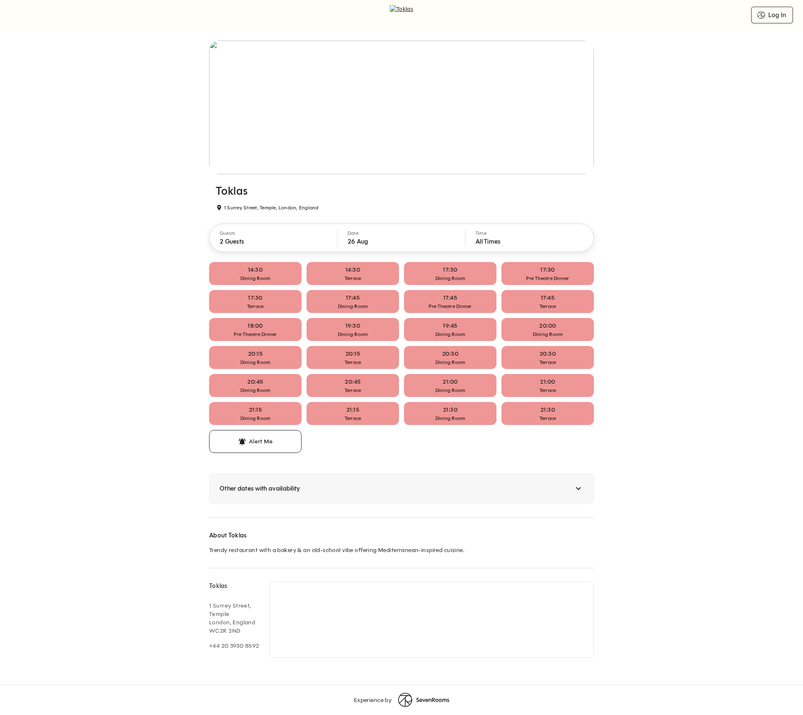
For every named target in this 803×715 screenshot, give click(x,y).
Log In (777, 15)
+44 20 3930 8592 (234, 645)
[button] (274, 238)
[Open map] (431, 619)
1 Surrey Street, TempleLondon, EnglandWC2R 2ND (232, 618)
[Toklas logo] (402, 15)
